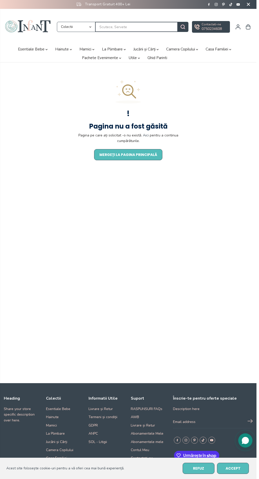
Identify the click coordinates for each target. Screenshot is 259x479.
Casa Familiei (217, 49)
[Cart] (248, 26)
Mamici (85, 49)
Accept (233, 468)
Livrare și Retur (101, 408)
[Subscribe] (250, 422)
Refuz (198, 468)
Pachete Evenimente (100, 57)
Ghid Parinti (157, 57)
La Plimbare (113, 49)
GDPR (93, 425)
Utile (133, 57)
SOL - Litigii (98, 441)
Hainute (62, 49)
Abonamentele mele (147, 441)
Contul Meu (140, 450)
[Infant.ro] (29, 27)
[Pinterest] (224, 4)
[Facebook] (209, 4)
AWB (135, 417)
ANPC (93, 433)
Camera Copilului (181, 49)
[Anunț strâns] (248, 4)
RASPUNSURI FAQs (146, 408)
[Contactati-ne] (211, 27)
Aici (146, 135)
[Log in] (238, 26)
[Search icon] (182, 27)
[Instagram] (216, 4)
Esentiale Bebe (32, 49)
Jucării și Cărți (145, 49)
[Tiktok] (231, 4)
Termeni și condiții (103, 417)
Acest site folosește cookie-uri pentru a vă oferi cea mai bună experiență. (65, 468)
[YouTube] (238, 4)
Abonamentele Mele (147, 433)
